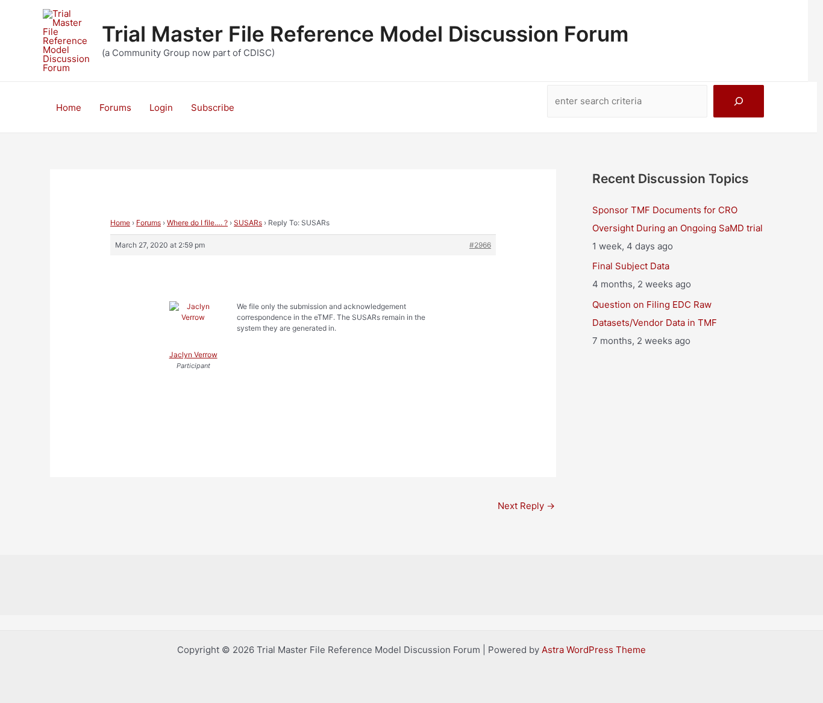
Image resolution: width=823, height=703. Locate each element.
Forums (115, 107)
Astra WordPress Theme (594, 649)
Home (68, 107)
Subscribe (212, 107)
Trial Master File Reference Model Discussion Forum (365, 33)
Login (161, 107)
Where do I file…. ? (197, 222)
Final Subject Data (630, 266)
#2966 (480, 244)
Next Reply (526, 505)
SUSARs (248, 222)
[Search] (738, 101)
